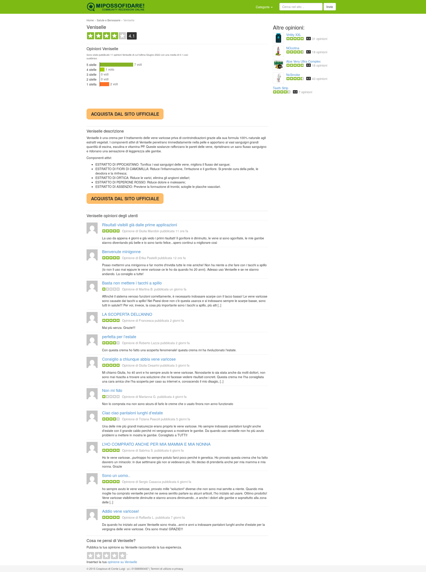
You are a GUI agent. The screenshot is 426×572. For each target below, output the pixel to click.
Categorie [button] (263, 7)
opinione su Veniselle (122, 562)
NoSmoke (293, 74)
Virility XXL (293, 34)
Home (90, 20)
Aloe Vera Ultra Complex (303, 61)
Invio (329, 6)
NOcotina (292, 48)
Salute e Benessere (108, 20)
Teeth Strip (280, 88)
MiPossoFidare (115, 6)
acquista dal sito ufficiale (125, 114)
